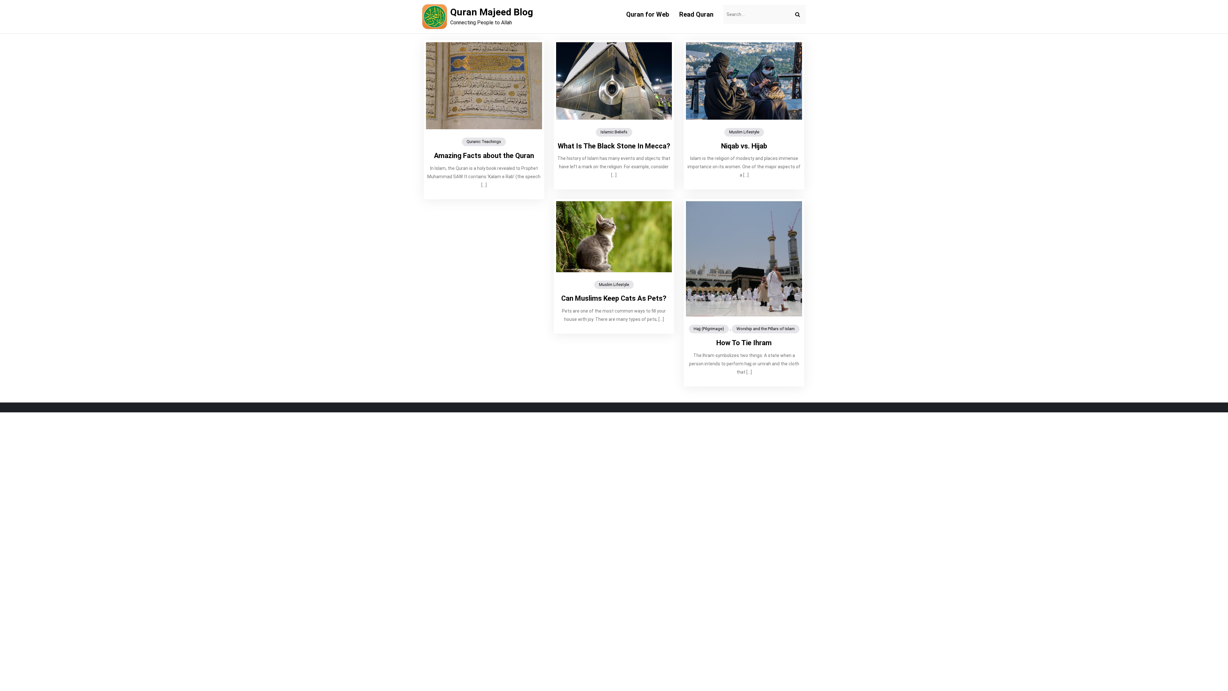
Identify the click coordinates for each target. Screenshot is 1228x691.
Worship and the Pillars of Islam (765, 328)
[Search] (797, 14)
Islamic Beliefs (614, 132)
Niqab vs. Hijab (744, 146)
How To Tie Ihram (744, 343)
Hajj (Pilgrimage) (709, 328)
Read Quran (696, 14)
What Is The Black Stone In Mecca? (614, 146)
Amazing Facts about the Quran (484, 156)
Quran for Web (647, 14)
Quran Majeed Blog (491, 12)
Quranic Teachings (484, 141)
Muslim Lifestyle (744, 132)
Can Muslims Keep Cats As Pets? (613, 298)
